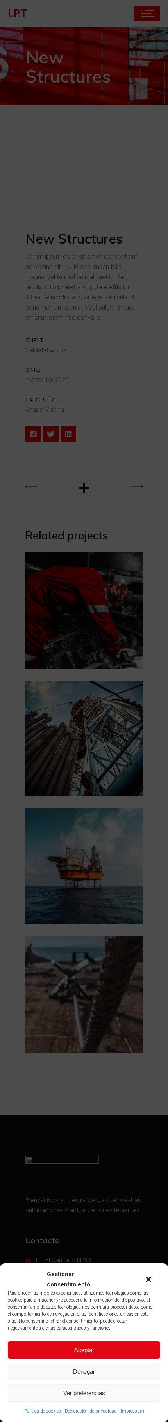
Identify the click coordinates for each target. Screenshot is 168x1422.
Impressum (132, 1411)
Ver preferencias (84, 1393)
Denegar (84, 1371)
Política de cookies (42, 1411)
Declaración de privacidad (91, 1411)
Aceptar (84, 1350)
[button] (148, 1279)
